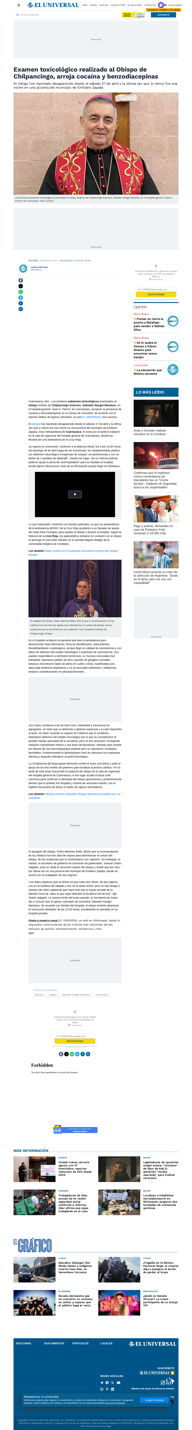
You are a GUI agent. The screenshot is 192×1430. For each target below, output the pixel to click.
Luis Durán (141, 365)
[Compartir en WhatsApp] (20, 292)
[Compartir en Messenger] (20, 297)
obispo (53, 995)
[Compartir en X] (20, 286)
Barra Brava (141, 314)
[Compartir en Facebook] (20, 280)
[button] (163, 14)
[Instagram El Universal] (101, 1389)
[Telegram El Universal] (101, 1383)
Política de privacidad (157, 1423)
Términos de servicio (90, 1426)
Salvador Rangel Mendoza (76, 995)
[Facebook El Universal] (107, 1383)
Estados (33, 260)
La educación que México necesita (148, 371)
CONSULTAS (150, 5)
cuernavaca (102, 995)
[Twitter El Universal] (112, 1383)
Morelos (39, 995)
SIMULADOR (136, 5)
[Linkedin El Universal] (112, 1389)
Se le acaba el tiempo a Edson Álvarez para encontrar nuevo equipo (145, 350)
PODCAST (104, 5)
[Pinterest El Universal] (107, 1389)
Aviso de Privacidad (115, 1403)
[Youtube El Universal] (118, 1383)
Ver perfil (36, 270)
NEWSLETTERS (118, 5)
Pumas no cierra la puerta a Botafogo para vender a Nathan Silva (149, 324)
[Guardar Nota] (20, 309)
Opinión (140, 306)
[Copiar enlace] (20, 303)
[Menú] (19, 5)
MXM (85, 5)
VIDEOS (93, 5)
